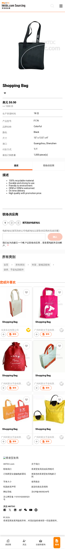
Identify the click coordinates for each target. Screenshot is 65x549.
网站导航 (7, 492)
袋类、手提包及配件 (14, 269)
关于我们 (35, 464)
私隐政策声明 (9, 486)
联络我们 (7, 469)
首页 (6, 264)
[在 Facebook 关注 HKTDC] (4, 510)
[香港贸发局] (32, 459)
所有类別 (20, 264)
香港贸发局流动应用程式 (42, 469)
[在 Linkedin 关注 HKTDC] (15, 510)
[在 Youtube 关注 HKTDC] (30, 510)
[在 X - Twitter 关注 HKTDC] (10, 510)
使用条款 (35, 481)
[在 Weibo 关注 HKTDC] (20, 510)
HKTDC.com (8, 464)
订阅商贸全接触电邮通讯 (14, 474)
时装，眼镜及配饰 (41, 264)
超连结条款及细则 (39, 486)
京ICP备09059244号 (40, 492)
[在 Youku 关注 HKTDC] (36, 510)
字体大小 (7, 481)
